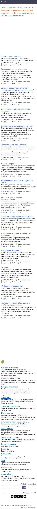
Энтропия (5, 267)
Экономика (6, 398)
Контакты (24, 507)
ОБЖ (3, 460)
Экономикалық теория (10, 406)
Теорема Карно (7, 164)
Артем (5, 65)
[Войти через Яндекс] (18, 496)
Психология (6, 454)
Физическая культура (10, 437)
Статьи (3, 7)
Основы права (7, 429)
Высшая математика (9, 367)
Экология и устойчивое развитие (15, 422)
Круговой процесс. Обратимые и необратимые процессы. (15, 304)
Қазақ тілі (5, 449)
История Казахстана (9, 387)
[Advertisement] (18, 36)
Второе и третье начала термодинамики (11, 198)
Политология (6, 467)
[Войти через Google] (21, 496)
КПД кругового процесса (11, 286)
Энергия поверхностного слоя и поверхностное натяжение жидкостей (17, 89)
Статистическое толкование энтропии (17, 216)
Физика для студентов (24, 63)
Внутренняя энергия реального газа (16, 126)
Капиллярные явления (11, 56)
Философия (6, 474)
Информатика (7, 413)
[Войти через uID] (12, 496)
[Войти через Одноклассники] (25, 496)
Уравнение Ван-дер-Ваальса (13, 145)
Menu (3, 2)
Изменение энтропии (10, 250)
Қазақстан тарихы (8, 444)
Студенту (11, 7)
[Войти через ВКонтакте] (15, 496)
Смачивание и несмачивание (14, 69)
